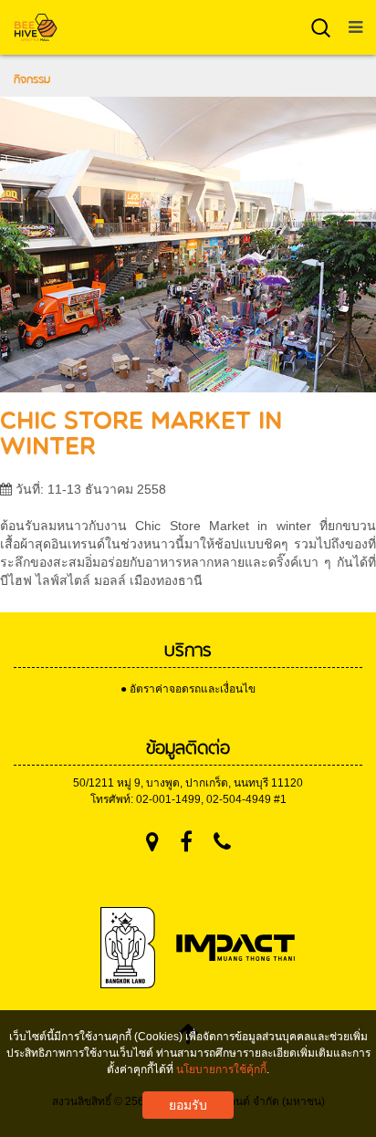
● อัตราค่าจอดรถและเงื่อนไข (188, 689)
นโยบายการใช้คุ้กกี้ (221, 1069)
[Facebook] (186, 841)
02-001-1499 (168, 799)
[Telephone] (222, 841)
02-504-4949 (238, 799)
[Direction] (152, 841)
